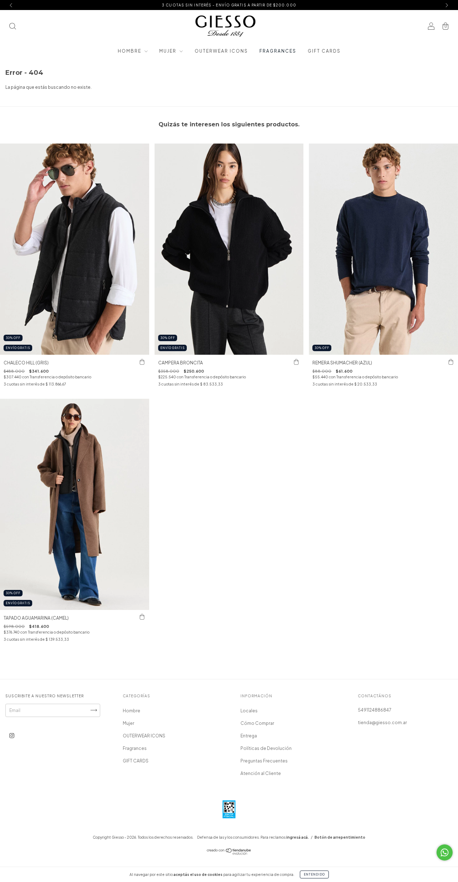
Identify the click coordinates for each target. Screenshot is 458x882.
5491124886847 (374, 710)
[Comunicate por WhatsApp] (445, 852)
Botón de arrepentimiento (340, 837)
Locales (249, 710)
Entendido (314, 874)
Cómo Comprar (257, 723)
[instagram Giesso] (11, 735)
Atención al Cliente (260, 773)
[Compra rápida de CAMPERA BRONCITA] (296, 362)
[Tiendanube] (229, 853)
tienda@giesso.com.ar (382, 722)
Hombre (130, 51)
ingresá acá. (297, 837)
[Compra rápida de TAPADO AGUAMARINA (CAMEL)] (142, 617)
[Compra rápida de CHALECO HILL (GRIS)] (142, 362)
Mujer (168, 51)
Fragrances (277, 51)
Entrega (248, 735)
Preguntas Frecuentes (264, 761)
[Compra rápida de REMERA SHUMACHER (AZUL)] (451, 362)
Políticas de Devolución (266, 748)
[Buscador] (12, 27)
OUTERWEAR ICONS (221, 51)
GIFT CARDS (324, 51)
